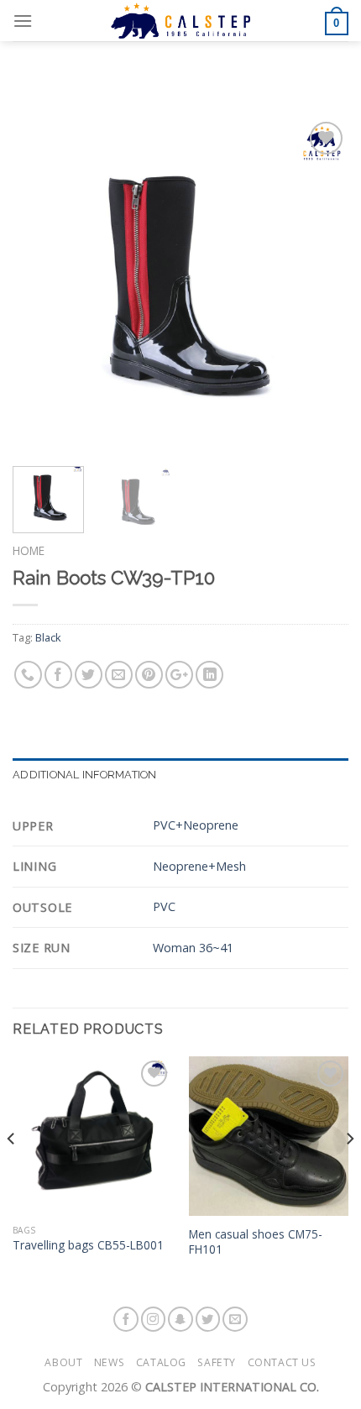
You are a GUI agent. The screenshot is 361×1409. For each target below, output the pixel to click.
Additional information (85, 774)
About (63, 1362)
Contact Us (282, 1362)
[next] (321, 285)
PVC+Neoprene (195, 825)
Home (28, 550)
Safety (216, 1362)
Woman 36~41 (193, 948)
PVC (164, 906)
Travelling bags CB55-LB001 (88, 1245)
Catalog (161, 1362)
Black (48, 637)
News (109, 1362)
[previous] (40, 285)
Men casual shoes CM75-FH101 (255, 1241)
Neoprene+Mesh (199, 866)
